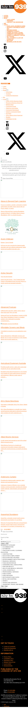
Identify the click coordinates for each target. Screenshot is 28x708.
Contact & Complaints (9, 646)
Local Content (7, 664)
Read (5, 18)
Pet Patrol (10, 36)
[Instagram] (5, 52)
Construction (7, 554)
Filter (2, 586)
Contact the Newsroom (15, 22)
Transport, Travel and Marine (12, 584)
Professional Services (10, 572)
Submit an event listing (15, 32)
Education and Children (10, 557)
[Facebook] (5, 48)
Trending (10, 20)
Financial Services (9, 561)
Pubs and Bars (7, 575)
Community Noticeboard (15, 34)
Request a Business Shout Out (14, 103)
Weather (10, 40)
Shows (6, 17)
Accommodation (7, 547)
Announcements (8, 665)
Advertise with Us (8, 650)
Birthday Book (12, 30)
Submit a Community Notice (16, 35)
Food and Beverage (9, 563)
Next (9, 529)
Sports (5, 580)
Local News (11, 19)
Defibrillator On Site (14, 41)
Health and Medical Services (12, 568)
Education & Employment (11, 555)
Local (6, 24)
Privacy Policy (7, 656)
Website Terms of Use (9, 662)
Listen (6, 15)
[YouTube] (5, 79)
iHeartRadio (6, 706)
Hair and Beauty (8, 566)
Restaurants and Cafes (10, 577)
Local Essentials (8, 570)
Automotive (6, 548)
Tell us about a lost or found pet (14, 115)
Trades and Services (9, 582)
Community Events (13, 31)
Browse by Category (8, 545)
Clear (7, 543)
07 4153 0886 (11, 690)
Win (5, 23)
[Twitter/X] (15, 76)
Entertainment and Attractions (13, 559)
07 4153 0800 (11, 692)
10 (5, 529)
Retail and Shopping (9, 579)
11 (6, 529)
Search (3, 541)
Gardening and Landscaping (12, 564)
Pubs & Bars (6, 573)
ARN (5, 704)
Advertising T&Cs (8, 660)
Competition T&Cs (9, 658)
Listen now (4, 83)
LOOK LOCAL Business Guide (16, 26)
